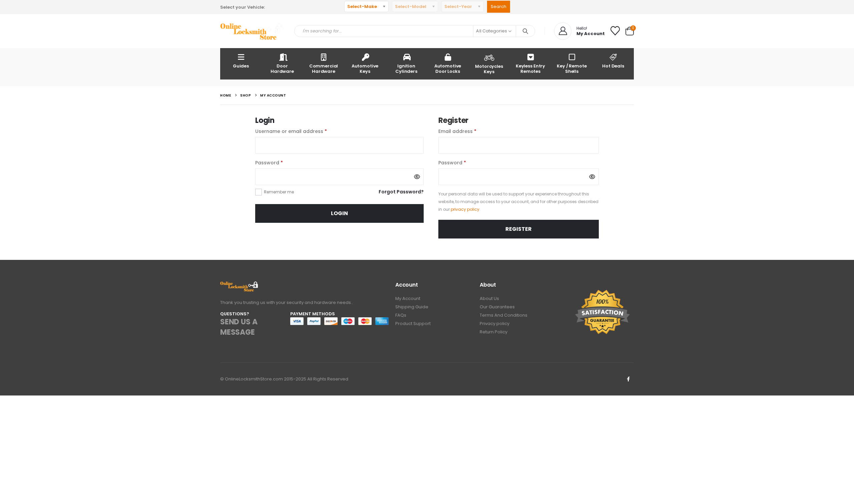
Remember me (279, 192)
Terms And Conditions (503, 315)
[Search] (525, 31)
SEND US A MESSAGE (238, 327)
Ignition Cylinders (406, 68)
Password (279, 162)
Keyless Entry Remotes (530, 68)
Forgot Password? (401, 191)
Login (339, 213)
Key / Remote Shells (571, 68)
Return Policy (493, 332)
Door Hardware (282, 68)
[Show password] (417, 176)
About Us (489, 298)
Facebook (628, 379)
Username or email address (301, 131)
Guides (241, 66)
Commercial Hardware (323, 68)
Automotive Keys (365, 68)
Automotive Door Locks (447, 68)
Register (518, 229)
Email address (468, 131)
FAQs (400, 315)
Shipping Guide (411, 307)
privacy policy (465, 209)
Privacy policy (494, 323)
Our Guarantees (497, 307)
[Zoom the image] (239, 285)
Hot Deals (613, 66)
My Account (407, 298)
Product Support (413, 323)
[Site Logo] (252, 31)
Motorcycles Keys (489, 69)
